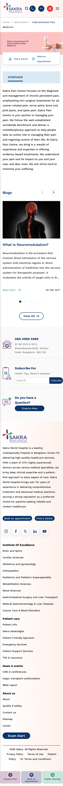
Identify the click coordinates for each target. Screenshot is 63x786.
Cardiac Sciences (13, 557)
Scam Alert (16, 736)
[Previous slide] (42, 192)
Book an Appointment (44, 59)
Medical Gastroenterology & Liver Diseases (28, 603)
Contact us (9, 712)
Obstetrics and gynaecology (19, 564)
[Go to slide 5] (43, 302)
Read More (9, 290)
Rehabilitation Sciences (17, 584)
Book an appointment (17, 518)
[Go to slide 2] (26, 302)
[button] (10, 777)
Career (7, 725)
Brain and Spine (12, 550)
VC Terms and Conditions (35, 759)
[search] (27, 8)
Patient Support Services (18, 651)
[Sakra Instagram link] (6, 531)
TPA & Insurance (12, 657)
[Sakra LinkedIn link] (34, 531)
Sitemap (8, 719)
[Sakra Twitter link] (25, 531)
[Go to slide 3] (31, 302)
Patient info (10, 624)
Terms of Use (35, 754)
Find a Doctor (21, 59)
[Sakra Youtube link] (44, 531)
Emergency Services (15, 644)
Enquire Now (29, 408)
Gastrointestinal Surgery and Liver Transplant (30, 597)
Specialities (21, 22)
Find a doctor (44, 518)
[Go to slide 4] (37, 302)
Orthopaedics (11, 570)
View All (29, 316)
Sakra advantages (13, 631)
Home (6, 22)
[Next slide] (53, 192)
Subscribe (56, 380)
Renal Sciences (12, 590)
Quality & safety (12, 705)
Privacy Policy (15, 754)
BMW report (10, 685)
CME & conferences (14, 671)
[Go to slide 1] (20, 302)
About (6, 699)
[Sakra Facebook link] (15, 531)
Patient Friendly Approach (18, 637)
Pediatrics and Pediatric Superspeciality (27, 577)
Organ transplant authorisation (21, 678)
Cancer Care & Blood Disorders (21, 610)
